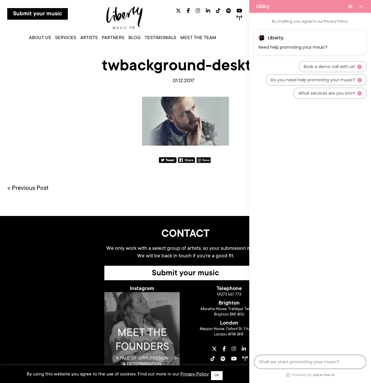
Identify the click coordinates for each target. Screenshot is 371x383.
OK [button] (216, 375)
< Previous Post (28, 188)
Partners (113, 38)
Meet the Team (198, 38)
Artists (89, 38)
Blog (134, 38)
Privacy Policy (194, 374)
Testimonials (160, 38)
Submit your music (37, 14)
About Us (40, 38)
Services (65, 38)
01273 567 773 (229, 294)
